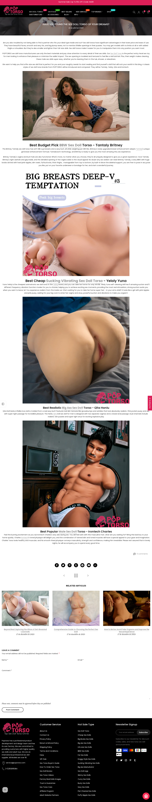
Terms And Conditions (49, 751)
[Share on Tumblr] (76, 565)
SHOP (111, 11)
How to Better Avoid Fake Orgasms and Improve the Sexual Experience (126, 630)
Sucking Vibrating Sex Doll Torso (74, 280)
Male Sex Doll (68, 531)
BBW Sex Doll (70, 145)
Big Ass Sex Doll (72, 408)
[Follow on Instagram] (126, 760)
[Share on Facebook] (57, 565)
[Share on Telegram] (82, 565)
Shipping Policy (46, 747)
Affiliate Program (47, 791)
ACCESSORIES (53, 14)
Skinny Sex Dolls (84, 775)
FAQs (42, 755)
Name (5, 660)
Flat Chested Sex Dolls (87, 791)
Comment (7, 670)
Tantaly (139, 149)
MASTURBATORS (35, 14)
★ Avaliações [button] (150, 403)
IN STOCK (53, 11)
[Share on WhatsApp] (95, 565)
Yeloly (55, 284)
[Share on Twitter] (63, 565)
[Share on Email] (89, 565)
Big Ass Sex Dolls (84, 743)
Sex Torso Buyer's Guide (49, 763)
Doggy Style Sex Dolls (86, 759)
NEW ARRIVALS (82, 11)
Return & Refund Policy (49, 743)
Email (80, 660)
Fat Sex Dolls (83, 755)
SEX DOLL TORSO (37, 11)
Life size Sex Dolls (85, 747)
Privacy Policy (45, 739)
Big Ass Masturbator (86, 767)
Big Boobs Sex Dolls (85, 739)
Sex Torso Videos (47, 775)
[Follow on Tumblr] (135, 760)
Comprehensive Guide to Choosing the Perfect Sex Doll (76, 630)
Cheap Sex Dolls (84, 735)
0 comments (142, 554)
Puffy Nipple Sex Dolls (86, 795)
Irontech (24, 537)
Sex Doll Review (46, 771)
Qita (55, 414)
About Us (43, 731)
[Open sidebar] (3, 404)
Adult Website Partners (49, 795)
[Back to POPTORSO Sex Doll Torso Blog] (76, 575)
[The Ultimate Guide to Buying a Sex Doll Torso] (88, 575)
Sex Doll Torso (116, 53)
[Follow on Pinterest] (130, 760)
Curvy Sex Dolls (84, 779)
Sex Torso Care (46, 787)
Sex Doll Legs (83, 771)
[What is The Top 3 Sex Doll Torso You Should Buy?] (64, 575)
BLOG (66, 14)
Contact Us (44, 735)
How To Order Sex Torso (49, 767)
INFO (76, 14)
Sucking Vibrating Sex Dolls (89, 763)
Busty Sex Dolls (84, 783)
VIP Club (43, 759)
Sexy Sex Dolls (83, 787)
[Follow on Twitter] (121, 760)
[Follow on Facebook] (117, 760)
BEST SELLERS (67, 12)
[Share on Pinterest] (70, 565)
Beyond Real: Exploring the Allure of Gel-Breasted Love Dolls (25, 630)
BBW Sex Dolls (83, 751)
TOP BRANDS (96, 12)
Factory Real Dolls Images (50, 779)
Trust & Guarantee (47, 783)
